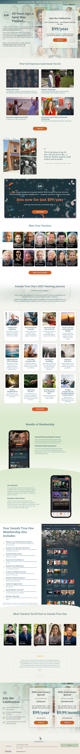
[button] (1, 240)
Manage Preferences (20, 751)
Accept (69, 745)
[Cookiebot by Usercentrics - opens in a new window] (8, 752)
